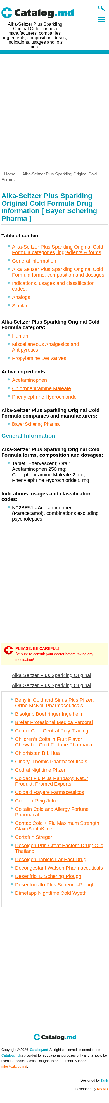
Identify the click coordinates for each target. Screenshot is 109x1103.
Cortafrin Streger (33, 837)
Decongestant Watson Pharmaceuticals (59, 868)
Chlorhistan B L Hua (37, 753)
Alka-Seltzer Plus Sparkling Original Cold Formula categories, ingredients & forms (57, 249)
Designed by (94, 1081)
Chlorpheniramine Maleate (41, 388)
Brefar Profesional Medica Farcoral (54, 722)
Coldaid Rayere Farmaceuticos (49, 792)
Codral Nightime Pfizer (40, 770)
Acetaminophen (29, 380)
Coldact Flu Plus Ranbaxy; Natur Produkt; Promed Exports (51, 781)
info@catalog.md (14, 1067)
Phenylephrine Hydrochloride (44, 397)
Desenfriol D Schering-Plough (48, 876)
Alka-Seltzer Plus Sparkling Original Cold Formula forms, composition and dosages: (59, 272)
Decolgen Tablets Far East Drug (50, 859)
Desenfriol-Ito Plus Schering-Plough (55, 884)
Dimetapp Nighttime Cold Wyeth (51, 893)
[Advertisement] (54, 110)
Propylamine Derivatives (39, 358)
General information (34, 261)
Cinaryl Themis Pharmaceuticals (51, 761)
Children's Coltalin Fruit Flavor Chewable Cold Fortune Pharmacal (54, 742)
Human (20, 336)
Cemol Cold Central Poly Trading (51, 731)
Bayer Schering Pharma (36, 424)
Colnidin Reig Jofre (36, 801)
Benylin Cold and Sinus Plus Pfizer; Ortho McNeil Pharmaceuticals (54, 702)
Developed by (91, 1089)
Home (9, 174)
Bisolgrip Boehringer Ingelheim (49, 714)
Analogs (21, 297)
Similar (19, 305)
